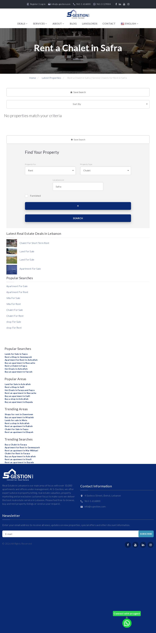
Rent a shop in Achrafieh (17, 423)
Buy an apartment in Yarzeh (18, 372)
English (130, 23)
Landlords (89, 23)
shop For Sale (13, 321)
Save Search (79, 92)
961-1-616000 (83, 4)
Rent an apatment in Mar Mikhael (21, 450)
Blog (73, 23)
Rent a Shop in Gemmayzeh (18, 357)
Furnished (35, 195)
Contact (109, 23)
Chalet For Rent (15, 315)
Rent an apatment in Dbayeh (19, 432)
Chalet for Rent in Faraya (17, 453)
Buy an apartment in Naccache (20, 363)
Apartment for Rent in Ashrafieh (21, 360)
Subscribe (146, 533)
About (57, 23)
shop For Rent (14, 327)
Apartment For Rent (17, 292)
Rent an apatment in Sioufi (18, 459)
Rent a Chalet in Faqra (16, 366)
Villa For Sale (13, 298)
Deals (21, 23)
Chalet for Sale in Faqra (16, 429)
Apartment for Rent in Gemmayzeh (22, 447)
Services (39, 23)
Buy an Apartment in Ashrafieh (20, 456)
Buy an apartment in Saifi (17, 396)
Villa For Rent (13, 303)
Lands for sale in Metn (16, 420)
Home (32, 77)
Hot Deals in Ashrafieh (16, 369)
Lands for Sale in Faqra (16, 354)
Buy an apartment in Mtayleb (19, 417)
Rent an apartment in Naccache (20, 393)
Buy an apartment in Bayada (19, 402)
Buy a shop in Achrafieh (16, 399)
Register (34, 4)
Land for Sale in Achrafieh (18, 384)
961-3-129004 (104, 4)
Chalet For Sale (14, 309)
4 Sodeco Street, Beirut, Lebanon (103, 495)
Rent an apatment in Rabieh (19, 426)
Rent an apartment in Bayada (19, 462)
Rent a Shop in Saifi (14, 387)
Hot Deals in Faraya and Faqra (19, 390)
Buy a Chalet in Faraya (16, 444)
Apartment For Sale (17, 286)
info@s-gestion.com (60, 4)
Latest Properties (51, 77)
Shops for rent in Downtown (19, 414)
